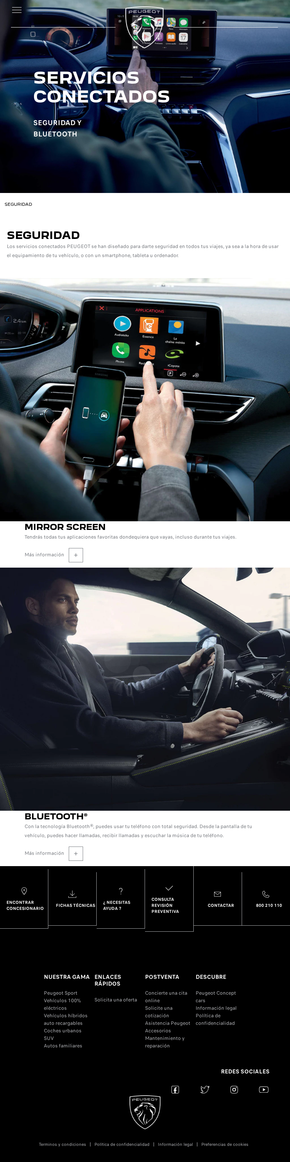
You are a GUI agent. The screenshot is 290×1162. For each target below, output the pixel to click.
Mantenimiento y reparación (165, 1042)
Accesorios (158, 1030)
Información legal (216, 1008)
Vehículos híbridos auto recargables (66, 1019)
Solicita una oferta (115, 999)
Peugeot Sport (60, 993)
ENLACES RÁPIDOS (107, 980)
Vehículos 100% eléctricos (62, 1004)
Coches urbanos (63, 1030)
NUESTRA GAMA (67, 977)
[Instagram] (234, 1089)
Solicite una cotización (159, 1011)
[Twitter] (205, 1089)
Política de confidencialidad (215, 1019)
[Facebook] (175, 1089)
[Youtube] (264, 1089)
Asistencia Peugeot (167, 1023)
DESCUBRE (211, 977)
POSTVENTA (162, 977)
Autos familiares (63, 1045)
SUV (49, 1038)
